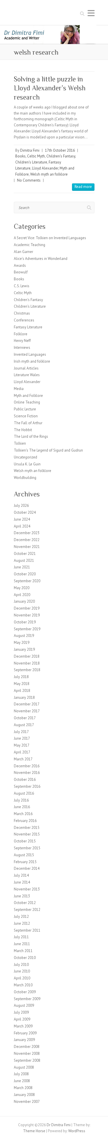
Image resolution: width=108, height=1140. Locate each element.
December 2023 (26, 532)
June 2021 (22, 567)
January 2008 (24, 1094)
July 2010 (21, 964)
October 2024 (25, 512)
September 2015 (27, 848)
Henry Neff (22, 340)
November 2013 (27, 889)
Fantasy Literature (28, 327)
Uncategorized (25, 457)
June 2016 (22, 806)
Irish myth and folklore (32, 361)
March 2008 (23, 1087)
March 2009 (23, 1026)
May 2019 (21, 642)
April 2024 (22, 526)
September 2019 (27, 629)
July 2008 (21, 1074)
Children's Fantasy (60, 156)
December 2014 (26, 868)
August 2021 (24, 560)
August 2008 (24, 1067)
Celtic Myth (36, 156)
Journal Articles (26, 368)
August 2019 (24, 635)
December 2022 (26, 539)
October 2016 (25, 779)
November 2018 (27, 663)
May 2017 (21, 745)
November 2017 (27, 711)
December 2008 (26, 1046)
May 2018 (21, 683)
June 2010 (22, 971)
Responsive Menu (91, 13)
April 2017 (22, 752)
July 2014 (21, 875)
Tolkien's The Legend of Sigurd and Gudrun (48, 450)
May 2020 (21, 587)
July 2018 (21, 676)
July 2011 (21, 937)
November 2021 (27, 546)
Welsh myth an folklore (49, 174)
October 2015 (25, 841)
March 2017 (23, 759)
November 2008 (27, 1053)
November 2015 (27, 834)
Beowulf (21, 272)
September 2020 (27, 580)
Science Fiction (26, 416)
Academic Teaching (29, 244)
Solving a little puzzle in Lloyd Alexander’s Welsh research (50, 88)
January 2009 (24, 1039)
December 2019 (26, 608)
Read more (83, 186)
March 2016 (23, 813)
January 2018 (24, 697)
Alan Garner (23, 251)
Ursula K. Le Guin (27, 464)
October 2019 (25, 622)
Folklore (20, 334)
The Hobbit (23, 429)
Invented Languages (30, 354)
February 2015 (25, 861)
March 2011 (23, 950)
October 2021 (25, 553)
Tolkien (20, 443)
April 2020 (22, 594)
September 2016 (27, 786)
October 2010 (25, 957)
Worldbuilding (25, 477)
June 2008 (22, 1080)
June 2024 (22, 519)
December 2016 (26, 766)
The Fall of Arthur (28, 422)
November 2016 (27, 772)
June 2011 (22, 943)
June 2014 (22, 882)
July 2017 (21, 731)
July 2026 (21, 505)
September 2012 (27, 909)
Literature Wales (27, 374)
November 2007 (27, 1101)
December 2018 (26, 656)
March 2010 (23, 985)
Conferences (24, 320)
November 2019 (27, 615)
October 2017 (25, 717)
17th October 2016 (60, 150)
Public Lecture (25, 409)
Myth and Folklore (28, 395)
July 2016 (21, 800)
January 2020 (24, 601)
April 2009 (22, 1019)
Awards (20, 265)
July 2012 (21, 916)
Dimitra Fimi (29, 150)
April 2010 (22, 978)
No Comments (29, 180)
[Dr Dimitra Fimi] (54, 27)
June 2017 (22, 738)
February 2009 (25, 1033)
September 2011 (27, 930)
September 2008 (27, 1060)
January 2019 (24, 649)
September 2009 (27, 998)
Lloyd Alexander (45, 168)
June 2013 (22, 896)
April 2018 (22, 690)
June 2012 (22, 923)
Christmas (22, 313)
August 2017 (24, 724)
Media (19, 388)
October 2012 (25, 902)
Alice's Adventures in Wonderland (40, 258)
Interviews (22, 347)
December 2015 (26, 827)
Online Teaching (27, 402)
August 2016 (24, 793)
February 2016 (25, 820)
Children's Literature (31, 162)
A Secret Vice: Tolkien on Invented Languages (50, 237)
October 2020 (25, 574)
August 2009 (24, 1005)
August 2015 (24, 854)
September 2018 (27, 669)
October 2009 (25, 991)
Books (20, 156)
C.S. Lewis (21, 285)
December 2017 (26, 704)
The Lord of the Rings (31, 436)
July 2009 (21, 1012)
